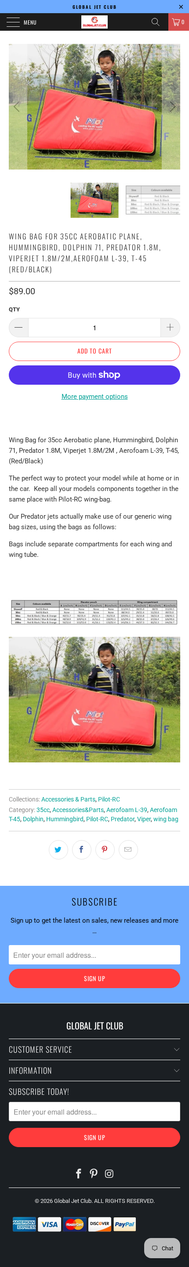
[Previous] (17, 107)
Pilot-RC (109, 799)
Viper (144, 819)
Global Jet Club (72, 1201)
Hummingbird (65, 819)
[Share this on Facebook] (81, 849)
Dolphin (33, 819)
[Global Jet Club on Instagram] (109, 1174)
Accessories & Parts (68, 799)
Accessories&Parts (78, 809)
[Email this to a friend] (128, 849)
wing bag (165, 819)
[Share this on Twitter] (58, 849)
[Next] (171, 107)
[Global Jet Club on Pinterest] (94, 1174)
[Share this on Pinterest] (105, 849)
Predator (122, 819)
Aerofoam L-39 (126, 809)
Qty (14, 309)
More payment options (95, 397)
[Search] (159, 22)
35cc (43, 809)
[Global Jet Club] (94, 22)
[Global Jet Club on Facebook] (78, 1174)
